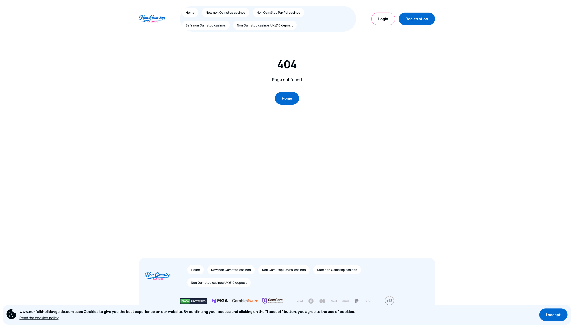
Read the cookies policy (39, 317)
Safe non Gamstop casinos (206, 25)
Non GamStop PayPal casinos (278, 12)
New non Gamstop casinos (226, 12)
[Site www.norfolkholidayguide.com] (154, 18)
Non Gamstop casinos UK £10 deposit (265, 25)
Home (190, 12)
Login (383, 18)
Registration (417, 18)
